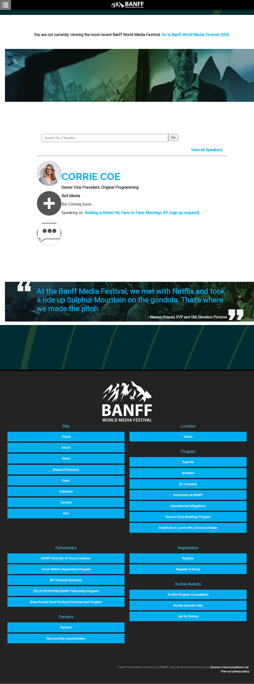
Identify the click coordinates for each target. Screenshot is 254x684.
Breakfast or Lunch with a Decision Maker (188, 528)
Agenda (188, 462)
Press (66, 480)
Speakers (188, 473)
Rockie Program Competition (188, 594)
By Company (188, 484)
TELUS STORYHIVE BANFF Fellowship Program (66, 591)
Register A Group (188, 569)
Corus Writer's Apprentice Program (66, 569)
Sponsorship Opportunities (66, 638)
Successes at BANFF (188, 495)
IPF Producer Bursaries (66, 580)
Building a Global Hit (102, 212)
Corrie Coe (91, 176)
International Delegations (188, 506)
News (66, 458)
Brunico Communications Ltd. (230, 667)
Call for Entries (188, 616)
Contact (66, 502)
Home (66, 436)
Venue (188, 436)
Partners (66, 627)
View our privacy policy (235, 671)
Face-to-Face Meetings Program (188, 517)
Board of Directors (66, 469)
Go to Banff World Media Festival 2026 (195, 34)
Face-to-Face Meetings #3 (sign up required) (160, 212)
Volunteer (66, 491)
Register (188, 558)
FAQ (66, 513)
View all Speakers (206, 149)
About (66, 447)
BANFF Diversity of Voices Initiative (66, 558)
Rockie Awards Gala (188, 605)
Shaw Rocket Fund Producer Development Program (66, 602)
